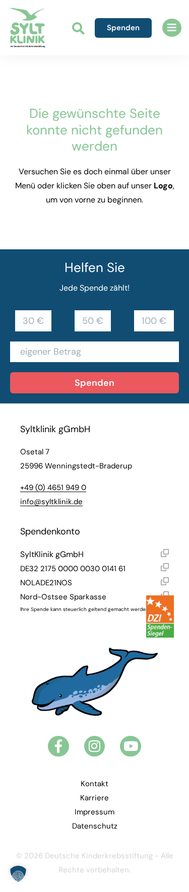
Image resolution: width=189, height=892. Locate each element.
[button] (171, 28)
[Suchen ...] (78, 29)
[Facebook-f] (58, 746)
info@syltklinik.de (51, 502)
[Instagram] (94, 746)
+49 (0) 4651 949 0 (53, 488)
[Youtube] (130, 746)
